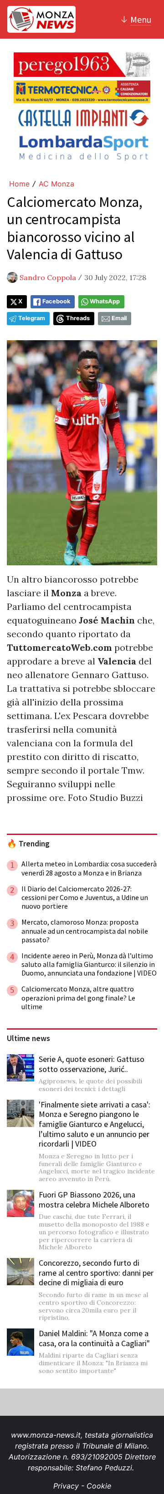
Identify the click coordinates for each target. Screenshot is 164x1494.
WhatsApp (105, 301)
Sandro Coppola (48, 277)
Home (19, 183)
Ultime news (28, 1038)
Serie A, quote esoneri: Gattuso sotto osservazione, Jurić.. (91, 1064)
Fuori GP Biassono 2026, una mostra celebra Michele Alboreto (94, 1199)
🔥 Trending (28, 844)
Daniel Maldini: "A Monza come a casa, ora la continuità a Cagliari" (94, 1338)
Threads (78, 318)
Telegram (31, 318)
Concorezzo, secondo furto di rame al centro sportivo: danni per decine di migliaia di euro (96, 1273)
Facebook (56, 301)
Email (119, 318)
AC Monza (56, 183)
